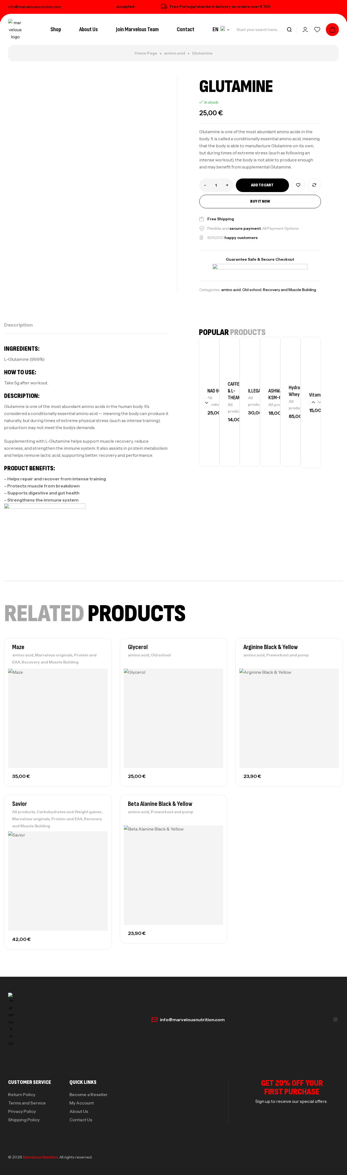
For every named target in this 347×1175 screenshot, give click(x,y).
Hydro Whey (294, 391)
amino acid (174, 53)
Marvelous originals (53, 655)
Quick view (98, 698)
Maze (18, 647)
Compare (314, 185)
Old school (251, 289)
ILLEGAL (255, 391)
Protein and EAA (66, 818)
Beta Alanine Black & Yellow (160, 804)
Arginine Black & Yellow (270, 647)
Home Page (146, 53)
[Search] (289, 29)
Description (18, 325)
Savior (19, 804)
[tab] (18, 325)
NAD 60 (214, 391)
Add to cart (262, 185)
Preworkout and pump (287, 655)
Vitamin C (318, 395)
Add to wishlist (298, 185)
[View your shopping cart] (332, 29)
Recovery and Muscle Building (289, 289)
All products (279, 404)
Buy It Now (260, 201)
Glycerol (138, 647)
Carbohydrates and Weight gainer (69, 811)
